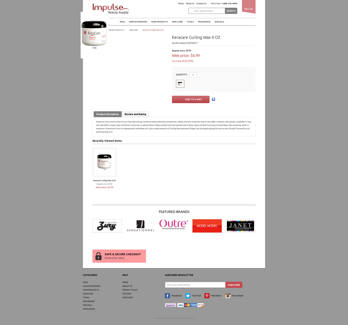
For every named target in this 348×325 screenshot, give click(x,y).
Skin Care (177, 22)
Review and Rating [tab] (135, 114)
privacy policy (130, 290)
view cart (127, 297)
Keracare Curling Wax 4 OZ (104, 180)
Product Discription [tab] (108, 114)
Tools (190, 22)
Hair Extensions (91, 286)
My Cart (249, 8)
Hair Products (91, 290)
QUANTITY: (182, 74)
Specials (219, 22)
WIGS (85, 282)
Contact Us (201, 3)
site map (126, 293)
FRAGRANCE (204, 22)
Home (181, 3)
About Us (190, 3)
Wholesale (89, 309)
